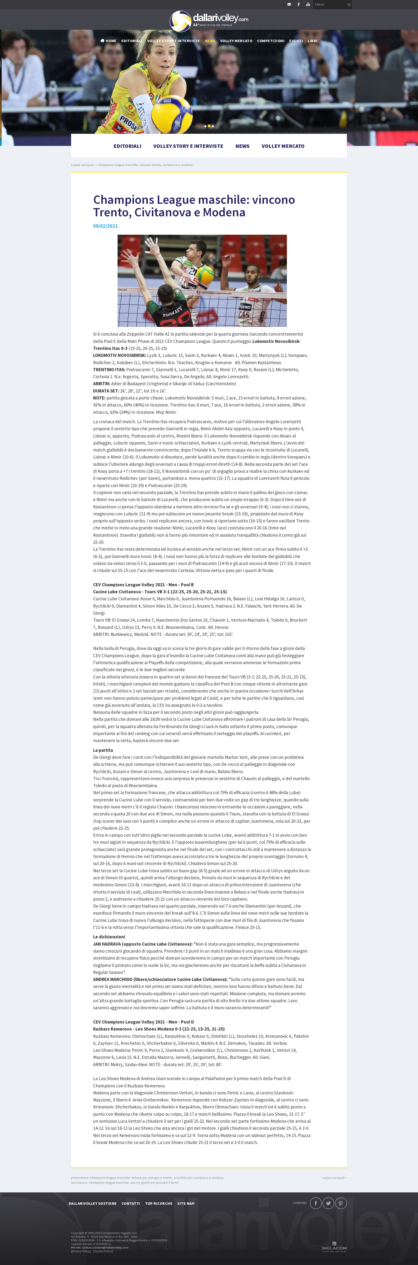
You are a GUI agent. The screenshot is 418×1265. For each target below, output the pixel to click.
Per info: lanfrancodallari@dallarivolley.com (99, 1247)
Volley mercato (236, 40)
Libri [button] (312, 40)
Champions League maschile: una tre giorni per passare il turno (134, 1182)
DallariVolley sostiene (93, 1203)
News (242, 146)
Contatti (131, 1203)
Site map (185, 1203)
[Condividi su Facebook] (316, 1203)
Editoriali (131, 40)
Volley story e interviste (173, 40)
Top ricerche (159, 1203)
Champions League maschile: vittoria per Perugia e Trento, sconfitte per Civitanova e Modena (157, 1177)
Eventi (296, 40)
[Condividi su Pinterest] (341, 1203)
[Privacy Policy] (81, 1251)
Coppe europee (82, 165)
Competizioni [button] (270, 40)
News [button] (210, 40)
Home (111, 40)
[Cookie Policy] (103, 1251)
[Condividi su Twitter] (328, 1203)
